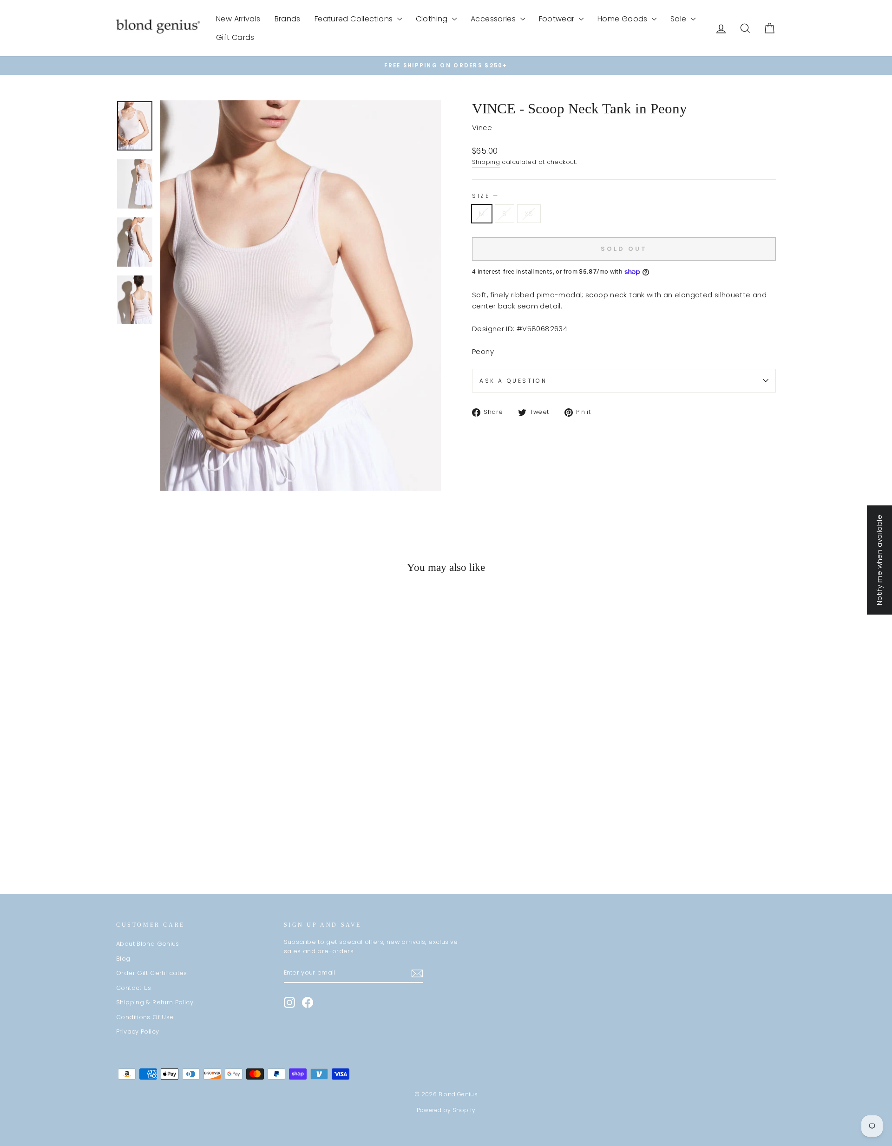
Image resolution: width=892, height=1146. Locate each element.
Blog (123, 959)
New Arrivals (238, 18)
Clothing (433, 18)
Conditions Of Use (145, 1017)
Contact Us (133, 988)
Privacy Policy (137, 1031)
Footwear (558, 18)
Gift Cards (235, 37)
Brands (288, 18)
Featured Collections (355, 18)
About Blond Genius (147, 944)
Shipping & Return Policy (154, 1002)
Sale (679, 18)
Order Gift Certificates (151, 973)
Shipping (486, 162)
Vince (482, 127)
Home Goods (623, 18)
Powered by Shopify (446, 1110)
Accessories (494, 18)
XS (529, 213)
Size (485, 196)
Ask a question (513, 381)
